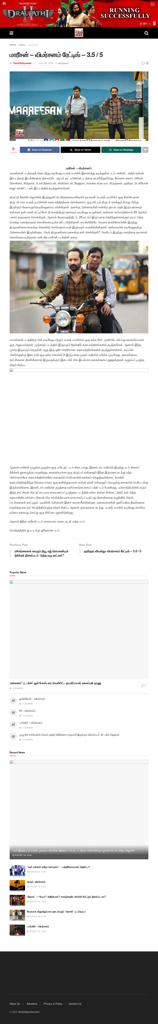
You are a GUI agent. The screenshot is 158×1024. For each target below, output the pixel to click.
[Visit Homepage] (79, 32)
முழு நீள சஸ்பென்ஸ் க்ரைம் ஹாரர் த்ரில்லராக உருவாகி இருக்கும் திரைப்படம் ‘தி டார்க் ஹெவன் (69, 734)
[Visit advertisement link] (79, 13)
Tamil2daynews (22, 63)
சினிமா (22, 44)
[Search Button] (146, 33)
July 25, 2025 (46, 63)
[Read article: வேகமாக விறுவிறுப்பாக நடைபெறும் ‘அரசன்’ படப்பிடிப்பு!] (17, 915)
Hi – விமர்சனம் (27, 710)
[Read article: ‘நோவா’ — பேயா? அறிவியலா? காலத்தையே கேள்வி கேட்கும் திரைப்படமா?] (17, 900)
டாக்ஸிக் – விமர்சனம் (30, 722)
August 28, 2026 (23, 855)
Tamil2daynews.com (28, 1011)
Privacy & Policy (53, 1003)
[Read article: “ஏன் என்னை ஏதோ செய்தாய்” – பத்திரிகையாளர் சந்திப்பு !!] (17, 870)
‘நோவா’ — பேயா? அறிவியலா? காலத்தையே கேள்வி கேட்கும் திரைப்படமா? (66, 896)
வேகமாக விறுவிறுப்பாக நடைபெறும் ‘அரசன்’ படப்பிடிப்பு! (56, 911)
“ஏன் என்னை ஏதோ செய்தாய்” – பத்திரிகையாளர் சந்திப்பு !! (58, 867)
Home (13, 44)
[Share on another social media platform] (145, 150)
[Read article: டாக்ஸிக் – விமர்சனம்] (17, 930)
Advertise (32, 1003)
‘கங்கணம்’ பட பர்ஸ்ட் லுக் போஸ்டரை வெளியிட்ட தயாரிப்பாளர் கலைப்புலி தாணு (55, 683)
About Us (15, 1003)
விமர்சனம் (34, 44)
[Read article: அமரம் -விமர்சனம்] (17, 885)
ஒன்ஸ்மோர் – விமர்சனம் (32, 698)
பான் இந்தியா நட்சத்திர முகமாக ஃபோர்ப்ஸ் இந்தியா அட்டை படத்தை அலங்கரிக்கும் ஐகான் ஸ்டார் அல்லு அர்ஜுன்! (73, 850)
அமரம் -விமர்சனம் (36, 881)
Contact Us (75, 1003)
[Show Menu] (11, 33)
